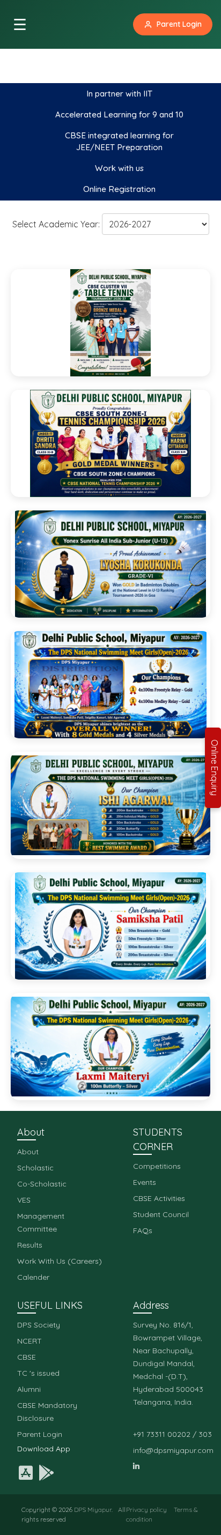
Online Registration (119, 189)
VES (24, 1200)
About (28, 1151)
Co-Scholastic (42, 1184)
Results (29, 1245)
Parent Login (179, 24)
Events (144, 1182)
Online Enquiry (214, 767)
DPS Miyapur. (93, 1510)
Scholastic (35, 1168)
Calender (33, 1277)
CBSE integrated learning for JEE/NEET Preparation (119, 141)
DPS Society (38, 1325)
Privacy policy (146, 1510)
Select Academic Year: (56, 224)
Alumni (29, 1389)
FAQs (142, 1230)
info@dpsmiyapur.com (173, 1450)
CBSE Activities (159, 1198)
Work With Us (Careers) (59, 1261)
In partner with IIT (119, 93)
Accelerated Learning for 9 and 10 (119, 114)
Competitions (157, 1166)
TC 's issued (38, 1373)
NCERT (29, 1341)
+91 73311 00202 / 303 (172, 1434)
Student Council (161, 1214)
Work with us (119, 168)
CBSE (26, 1357)
